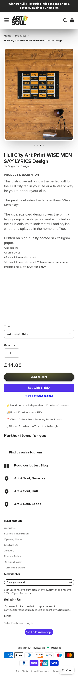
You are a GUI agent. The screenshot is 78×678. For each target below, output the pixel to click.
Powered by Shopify (50, 671)
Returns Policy (13, 562)
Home (7, 35)
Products (20, 35)
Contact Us (11, 545)
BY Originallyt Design (16, 166)
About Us (10, 528)
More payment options (39, 395)
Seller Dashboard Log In (18, 623)
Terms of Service (14, 567)
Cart (72, 20)
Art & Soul (32, 671)
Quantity (9, 345)
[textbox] (39, 294)
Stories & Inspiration (16, 533)
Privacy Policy (12, 556)
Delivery (9, 550)
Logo (20, 20)
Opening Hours (13, 539)
